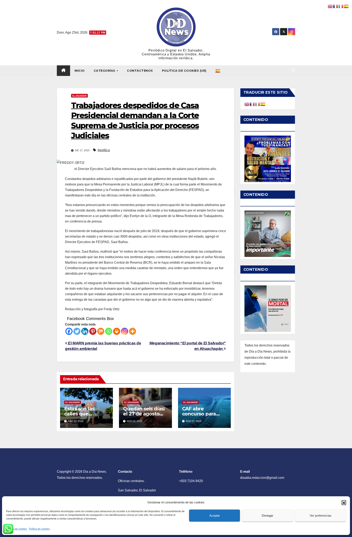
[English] (247, 104)
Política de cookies (16, 528)
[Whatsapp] (108, 331)
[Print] (116, 331)
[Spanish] (218, 70)
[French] (252, 104)
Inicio (80, 70)
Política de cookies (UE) (184, 70)
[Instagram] (124, 331)
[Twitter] (76, 331)
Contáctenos (140, 70)
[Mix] (100, 331)
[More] (132, 331)
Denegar (267, 515)
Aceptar (214, 515)
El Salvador (79, 95)
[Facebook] (69, 331)
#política (104, 150)
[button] (344, 502)
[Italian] (257, 104)
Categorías (105, 70)
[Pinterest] (92, 331)
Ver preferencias (320, 515)
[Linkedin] (84, 331)
